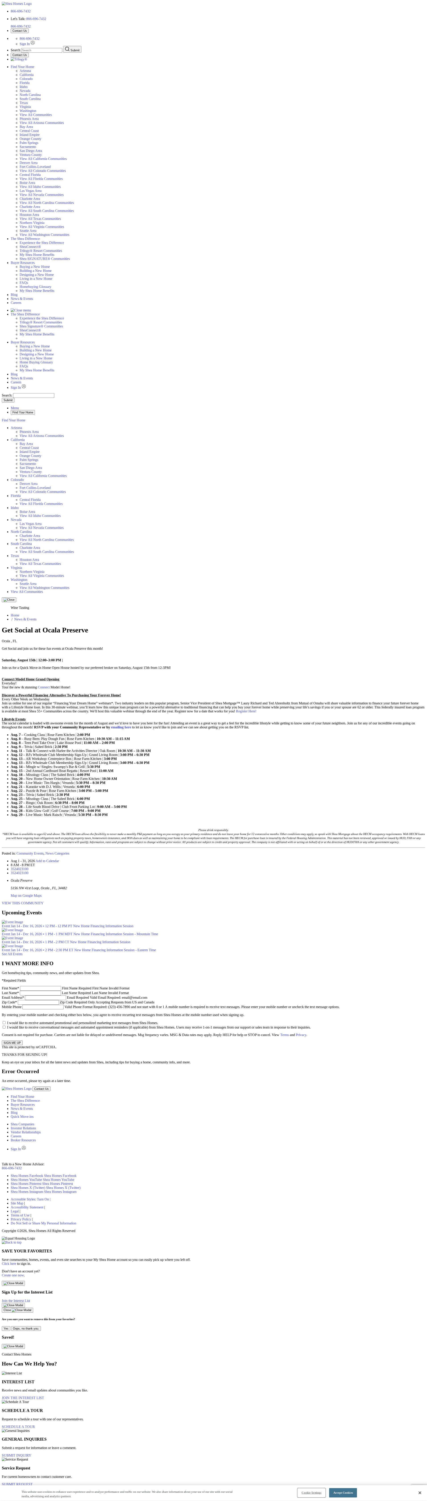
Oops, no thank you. (26, 1328)
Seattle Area (28, 231)
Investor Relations (23, 1128)
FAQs (24, 283)
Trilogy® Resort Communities (41, 251)
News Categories (57, 853)
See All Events (12, 954)
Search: (7, 395)
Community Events (30, 853)
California (27, 75)
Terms (284, 1035)
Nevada (25, 91)
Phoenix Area (29, 119)
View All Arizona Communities (42, 123)
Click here (9, 1264)
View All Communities (36, 115)
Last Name (65, 993)
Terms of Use (20, 1215)
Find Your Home (22, 67)
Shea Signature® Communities (41, 326)
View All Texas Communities (40, 219)
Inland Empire (30, 135)
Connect (44, 687)
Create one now (13, 1275)
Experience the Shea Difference (42, 243)
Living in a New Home (36, 279)
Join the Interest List (16, 1301)
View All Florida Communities (41, 179)
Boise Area (27, 183)
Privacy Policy (21, 1219)
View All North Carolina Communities (47, 203)
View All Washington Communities (44, 235)
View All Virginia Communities (42, 227)
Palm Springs (29, 143)
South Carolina (30, 99)
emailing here (121, 727)
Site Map (17, 1203)
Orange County (30, 139)
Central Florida (30, 175)
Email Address (74, 997)
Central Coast (29, 131)
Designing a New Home (37, 275)
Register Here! (246, 711)
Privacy (301, 1035)
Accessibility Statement (27, 1207)
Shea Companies (22, 1124)
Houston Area (29, 215)
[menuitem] (222, 243)
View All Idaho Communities (40, 187)
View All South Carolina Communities (47, 211)
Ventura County (31, 155)
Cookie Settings (311, 1492)
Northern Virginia (32, 223)
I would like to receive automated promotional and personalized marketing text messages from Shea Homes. (82, 1023)
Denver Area (29, 163)
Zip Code (78, 1002)
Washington (28, 111)
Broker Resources (23, 1140)
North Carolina (30, 95)
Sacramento (28, 147)
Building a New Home (36, 271)
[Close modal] (13, 1283)
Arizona (25, 71)
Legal (15, 1211)
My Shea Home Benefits (37, 255)
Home (15, 615)
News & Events (22, 299)
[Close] (9, 599)
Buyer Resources (23, 263)
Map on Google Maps (26, 895)
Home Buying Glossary (36, 362)
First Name (65, 988)
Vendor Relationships (26, 1132)
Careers (16, 303)
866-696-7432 (21, 11)
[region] (213, 1493)
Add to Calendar (47, 861)
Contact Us (19, 30)
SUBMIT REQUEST (17, 1484)
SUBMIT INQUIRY (16, 1455)
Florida (25, 83)
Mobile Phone (171, 1007)
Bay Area (26, 127)
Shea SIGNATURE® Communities (45, 259)
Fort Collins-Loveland (35, 167)
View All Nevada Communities (42, 195)
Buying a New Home (35, 267)
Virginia (25, 107)
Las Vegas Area (31, 191)
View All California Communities (43, 159)
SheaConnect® (30, 247)
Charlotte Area (30, 199)
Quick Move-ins (22, 1116)
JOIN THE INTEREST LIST (23, 1398)
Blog (14, 295)
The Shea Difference (25, 239)
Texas (24, 103)
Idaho (24, 87)
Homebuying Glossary (35, 287)
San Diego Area (31, 151)
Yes (6, 1328)
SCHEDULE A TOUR (18, 1427)
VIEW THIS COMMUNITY (23, 903)
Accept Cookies (343, 1492)
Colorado (26, 79)
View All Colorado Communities (43, 171)
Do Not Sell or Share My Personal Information (43, 1223)
